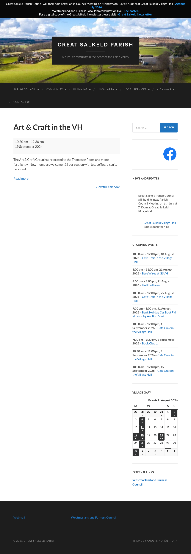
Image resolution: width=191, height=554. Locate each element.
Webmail (19, 517)
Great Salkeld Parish (96, 45)
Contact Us (21, 101)
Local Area (106, 89)
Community (54, 89)
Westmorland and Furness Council (93, 517)
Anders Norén (157, 540)
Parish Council (24, 89)
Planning (80, 89)
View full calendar (108, 187)
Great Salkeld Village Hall (160, 222)
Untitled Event (151, 285)
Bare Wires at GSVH (155, 273)
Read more (21, 178)
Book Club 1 (150, 343)
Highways (164, 89)
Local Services (135, 89)
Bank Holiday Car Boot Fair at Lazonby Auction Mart (154, 314)
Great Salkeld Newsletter (135, 14)
